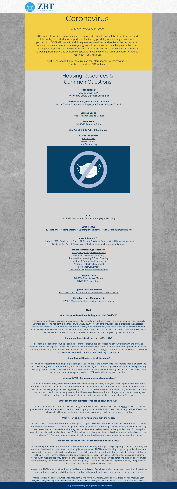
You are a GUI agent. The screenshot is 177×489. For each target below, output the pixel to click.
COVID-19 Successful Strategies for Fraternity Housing (88, 301)
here (124, 406)
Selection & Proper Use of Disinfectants (88, 269)
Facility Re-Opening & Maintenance (89, 252)
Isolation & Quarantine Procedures (89, 261)
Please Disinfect (88, 141)
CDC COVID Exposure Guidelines (92, 95)
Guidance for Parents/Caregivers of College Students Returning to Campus (88, 244)
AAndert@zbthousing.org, (64, 472)
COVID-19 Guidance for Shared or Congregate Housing (88, 218)
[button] (126, 190)
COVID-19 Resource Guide (88, 124)
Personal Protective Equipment (88, 264)
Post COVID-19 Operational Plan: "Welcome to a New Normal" (89, 292)
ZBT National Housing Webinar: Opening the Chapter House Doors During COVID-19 (89, 229)
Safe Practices (88, 138)
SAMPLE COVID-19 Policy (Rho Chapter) (88, 130)
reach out (79, 54)
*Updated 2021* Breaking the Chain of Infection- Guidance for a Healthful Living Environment (88, 241)
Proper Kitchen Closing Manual (89, 115)
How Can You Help (89, 144)
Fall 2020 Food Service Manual (88, 278)
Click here (52, 60)
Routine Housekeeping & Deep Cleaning (88, 258)
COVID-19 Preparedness (88, 281)
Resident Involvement (88, 266)
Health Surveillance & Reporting (88, 255)
